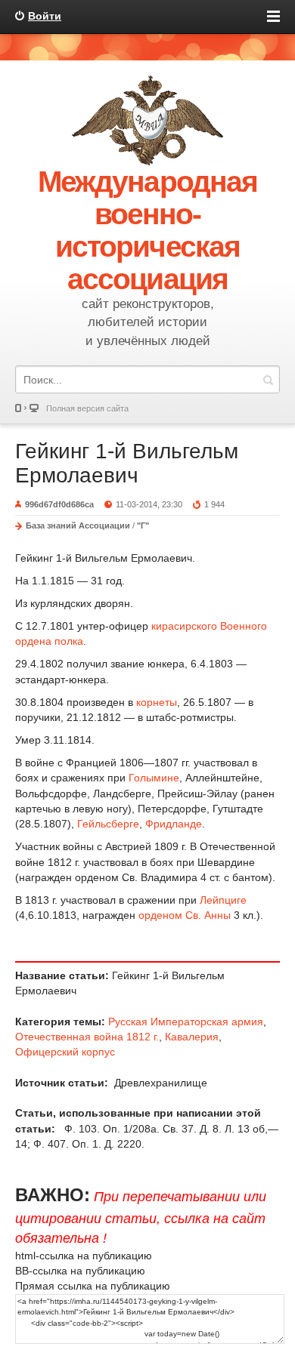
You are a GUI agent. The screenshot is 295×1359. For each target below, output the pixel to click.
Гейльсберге (108, 824)
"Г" (143, 525)
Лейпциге (223, 900)
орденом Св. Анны (184, 915)
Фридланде (173, 824)
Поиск (267, 379)
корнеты (156, 702)
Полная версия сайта (87, 408)
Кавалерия (192, 1037)
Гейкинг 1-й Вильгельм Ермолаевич (126, 463)
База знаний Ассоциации (78, 525)
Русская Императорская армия (185, 1021)
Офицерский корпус (65, 1052)
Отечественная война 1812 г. (87, 1037)
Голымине (154, 778)
